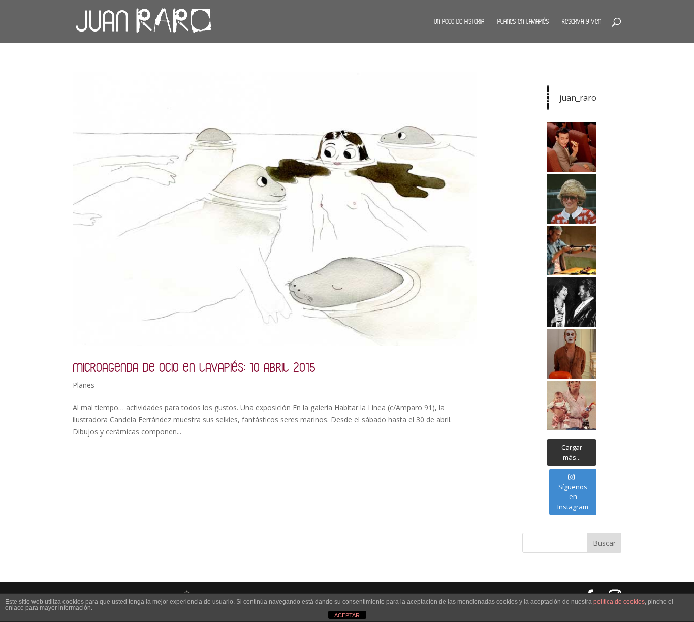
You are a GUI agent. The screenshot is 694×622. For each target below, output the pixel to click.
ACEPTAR (347, 615)
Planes (83, 385)
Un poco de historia (459, 21)
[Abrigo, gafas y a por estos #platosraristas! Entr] (571, 199)
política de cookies (619, 601)
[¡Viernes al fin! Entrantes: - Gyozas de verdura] (571, 302)
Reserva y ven (581, 21)
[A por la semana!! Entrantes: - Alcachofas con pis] (571, 250)
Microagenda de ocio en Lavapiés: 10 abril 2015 (194, 367)
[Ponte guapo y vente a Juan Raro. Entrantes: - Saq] (571, 354)
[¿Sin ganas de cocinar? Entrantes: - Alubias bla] (571, 406)
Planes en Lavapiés (523, 21)
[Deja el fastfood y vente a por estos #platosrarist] (571, 147)
